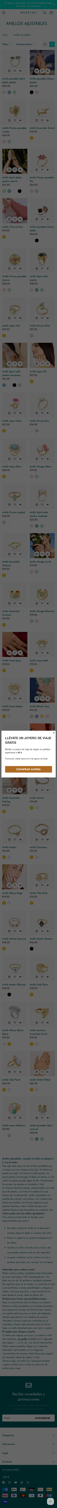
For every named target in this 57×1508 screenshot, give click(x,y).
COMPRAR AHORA (28, 769)
